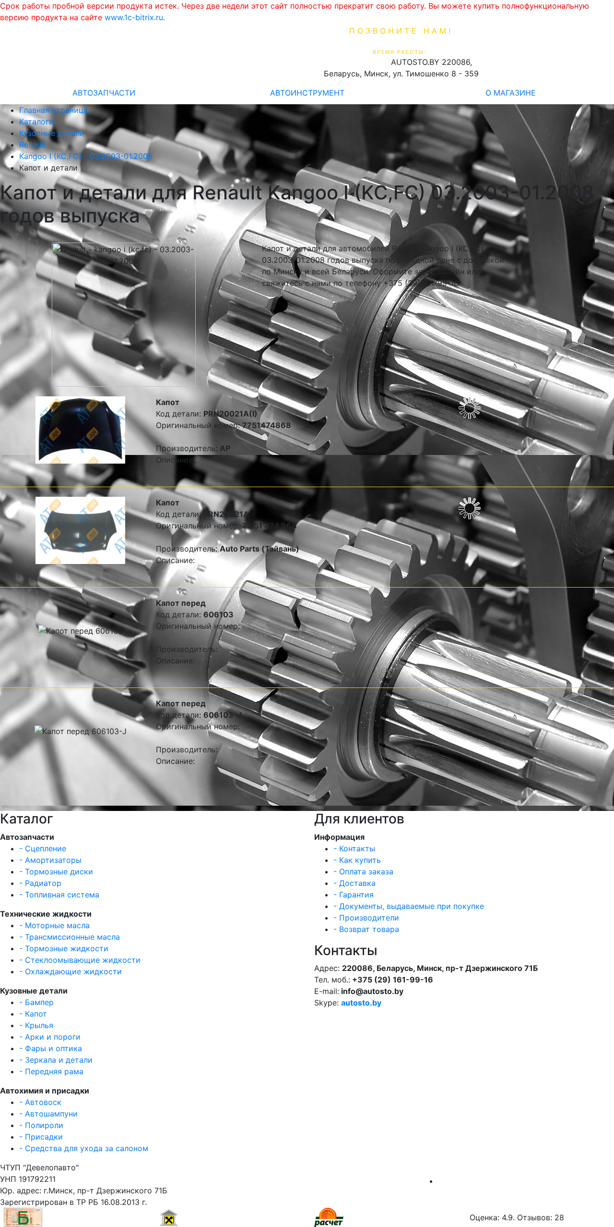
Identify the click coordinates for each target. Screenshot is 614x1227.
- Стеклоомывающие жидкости (80, 960)
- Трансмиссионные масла (69, 937)
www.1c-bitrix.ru (134, 17)
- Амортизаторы (50, 860)
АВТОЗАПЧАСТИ (103, 93)
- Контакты (354, 848)
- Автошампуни (48, 1113)
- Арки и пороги (50, 1037)
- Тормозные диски (56, 871)
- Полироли (41, 1125)
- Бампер (36, 1002)
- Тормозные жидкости (63, 948)
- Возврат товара (366, 929)
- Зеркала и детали (56, 1060)
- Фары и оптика (50, 1048)
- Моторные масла (54, 925)
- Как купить (357, 860)
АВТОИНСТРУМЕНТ (307, 93)
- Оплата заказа (363, 871)
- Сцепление (42, 848)
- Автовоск (40, 1102)
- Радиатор (40, 883)
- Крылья (36, 1025)
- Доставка (354, 883)
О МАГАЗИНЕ (510, 93)
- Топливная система (59, 894)
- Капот (33, 1013)
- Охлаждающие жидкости (70, 971)
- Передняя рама (51, 1071)
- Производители (366, 917)
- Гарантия (353, 894)
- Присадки (41, 1136)
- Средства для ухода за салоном (83, 1148)
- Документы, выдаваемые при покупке (408, 906)
